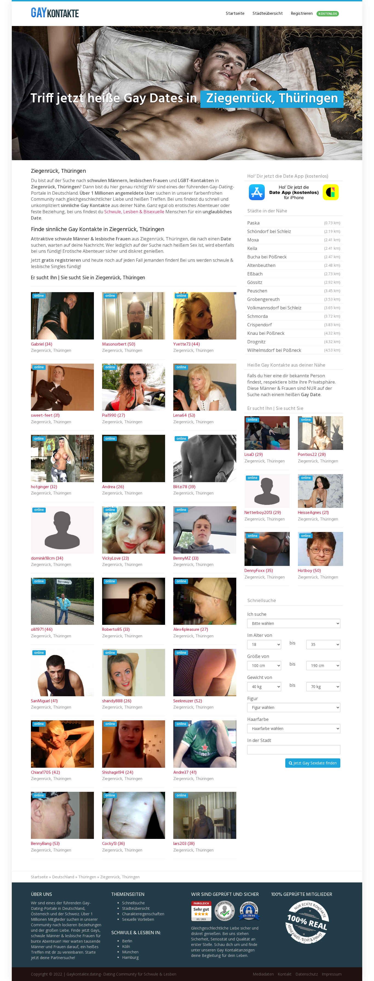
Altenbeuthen (293, 265)
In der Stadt (259, 740)
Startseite (235, 13)
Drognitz (293, 342)
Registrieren (314, 13)
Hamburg (130, 957)
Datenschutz (306, 974)
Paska (293, 223)
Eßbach (293, 274)
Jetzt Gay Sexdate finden (314, 763)
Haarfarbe (258, 719)
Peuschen (293, 291)
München (130, 951)
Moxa (293, 240)
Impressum (332, 974)
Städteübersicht (268, 13)
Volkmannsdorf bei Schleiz (293, 308)
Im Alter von (259, 635)
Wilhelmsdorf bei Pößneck (293, 350)
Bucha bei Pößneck (293, 257)
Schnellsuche (133, 902)
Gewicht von (259, 677)
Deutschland (63, 876)
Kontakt (285, 974)
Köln (126, 946)
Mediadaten (263, 974)
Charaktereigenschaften (143, 913)
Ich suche (256, 614)
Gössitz (293, 282)
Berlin (127, 940)
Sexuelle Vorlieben (138, 919)
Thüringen (87, 876)
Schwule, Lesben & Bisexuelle (134, 212)
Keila (293, 248)
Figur (252, 698)
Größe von (258, 656)
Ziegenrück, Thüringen (51, 351)
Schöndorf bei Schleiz (293, 231)
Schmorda (293, 316)
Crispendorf (293, 325)
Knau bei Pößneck (293, 333)
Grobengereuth (293, 299)
